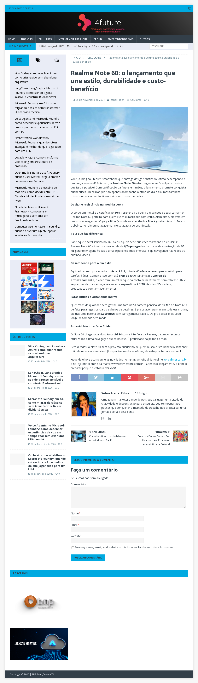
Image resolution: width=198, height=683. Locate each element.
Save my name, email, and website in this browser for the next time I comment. (124, 547)
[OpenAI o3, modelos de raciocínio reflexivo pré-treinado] (37, 319)
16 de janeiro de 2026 (42, 473)
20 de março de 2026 (41, 414)
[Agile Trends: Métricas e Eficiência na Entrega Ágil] (46, 294)
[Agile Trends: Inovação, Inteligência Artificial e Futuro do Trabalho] (46, 281)
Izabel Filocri (117, 99)
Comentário (78, 484)
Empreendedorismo (121, 39)
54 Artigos (141, 393)
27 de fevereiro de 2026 (43, 444)
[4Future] (99, 33)
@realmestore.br (175, 359)
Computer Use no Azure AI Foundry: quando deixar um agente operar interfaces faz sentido (37, 231)
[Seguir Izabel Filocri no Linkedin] (108, 418)
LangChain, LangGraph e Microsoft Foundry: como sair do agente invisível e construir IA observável (36, 92)
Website (76, 536)
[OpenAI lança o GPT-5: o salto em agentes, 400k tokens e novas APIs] (29, 281)
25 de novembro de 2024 (90, 99)
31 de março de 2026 (41, 387)
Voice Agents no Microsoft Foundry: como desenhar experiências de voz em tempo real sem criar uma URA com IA (47, 432)
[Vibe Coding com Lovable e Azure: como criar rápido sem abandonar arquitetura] (17, 350)
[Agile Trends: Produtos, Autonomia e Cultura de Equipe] (29, 294)
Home (11, 39)
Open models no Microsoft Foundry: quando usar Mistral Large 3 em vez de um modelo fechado (37, 177)
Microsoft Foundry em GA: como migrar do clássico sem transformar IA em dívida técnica (37, 107)
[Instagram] (189, 8)
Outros (145, 39)
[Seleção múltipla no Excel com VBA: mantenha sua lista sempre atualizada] (46, 268)
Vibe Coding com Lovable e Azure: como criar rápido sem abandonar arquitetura (36, 77)
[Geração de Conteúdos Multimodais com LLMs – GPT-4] (46, 307)
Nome (75, 513)
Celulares (45, 39)
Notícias (26, 39)
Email (74, 525)
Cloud (98, 39)
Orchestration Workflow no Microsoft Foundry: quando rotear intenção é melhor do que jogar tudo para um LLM (47, 462)
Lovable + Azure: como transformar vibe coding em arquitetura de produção (37, 162)
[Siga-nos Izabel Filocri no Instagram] (102, 418)
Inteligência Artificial (73, 39)
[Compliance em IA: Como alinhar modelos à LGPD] (29, 307)
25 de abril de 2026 (40, 361)
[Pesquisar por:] (168, 46)
